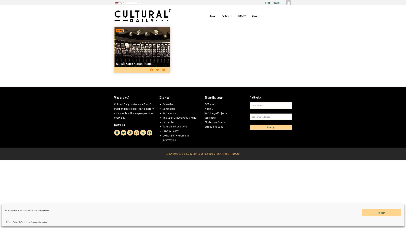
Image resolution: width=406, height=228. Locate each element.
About (255, 16)
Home (212, 16)
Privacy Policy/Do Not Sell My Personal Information (26, 222)
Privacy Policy (171, 130)
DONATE (242, 16)
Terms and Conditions (175, 126)
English (121, 2)
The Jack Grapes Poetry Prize (179, 117)
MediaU (209, 108)
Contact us (169, 108)
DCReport (210, 104)
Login (267, 2)
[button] (151, 70)
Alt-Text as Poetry (215, 122)
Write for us (169, 113)
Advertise (168, 104)
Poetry (119, 30)
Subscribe (168, 122)
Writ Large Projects (216, 113)
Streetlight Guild (214, 126)
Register (277, 2)
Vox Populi (210, 117)
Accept (381, 212)
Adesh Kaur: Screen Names (135, 63)
